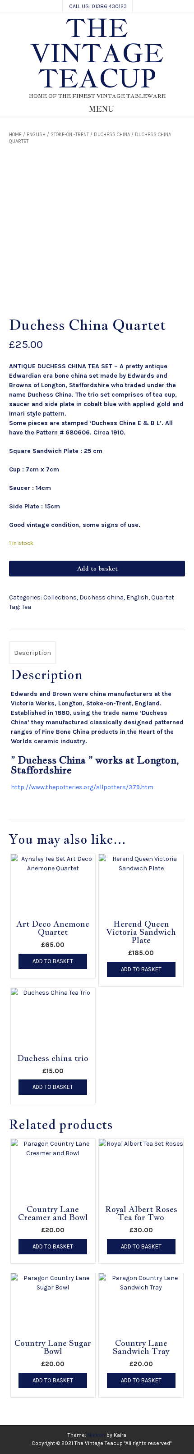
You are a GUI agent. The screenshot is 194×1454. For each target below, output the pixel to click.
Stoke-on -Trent (70, 134)
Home (15, 134)
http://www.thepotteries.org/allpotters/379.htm (82, 787)
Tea (26, 607)
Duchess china (112, 134)
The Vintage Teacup (97, 53)
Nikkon (96, 1435)
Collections (60, 597)
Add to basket (97, 568)
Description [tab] (32, 653)
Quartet (162, 597)
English (36, 134)
